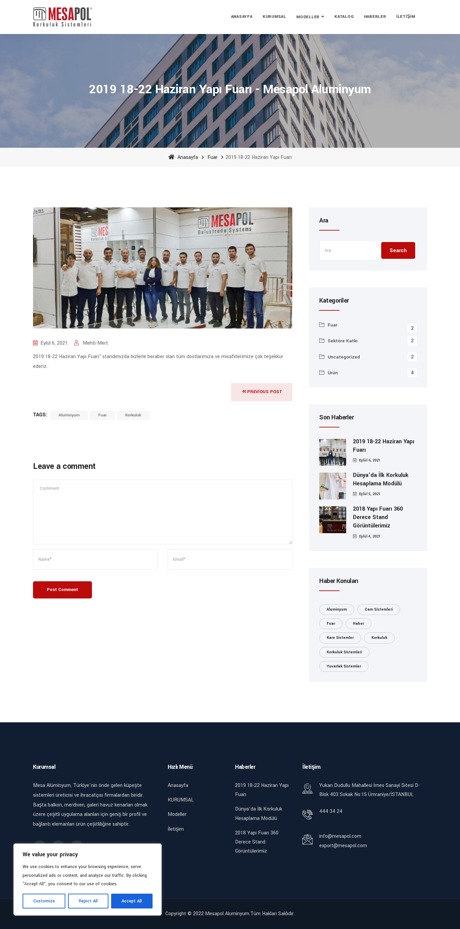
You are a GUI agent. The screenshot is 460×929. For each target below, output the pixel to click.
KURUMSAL (274, 17)
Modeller (308, 17)
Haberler (375, 17)
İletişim (405, 17)
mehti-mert (94, 343)
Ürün (333, 373)
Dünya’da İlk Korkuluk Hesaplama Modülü (380, 479)
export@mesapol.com (343, 845)
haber (358, 623)
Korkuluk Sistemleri (344, 652)
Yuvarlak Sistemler (344, 666)
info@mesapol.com (340, 836)
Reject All (88, 901)
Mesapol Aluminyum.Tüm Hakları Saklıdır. (250, 913)
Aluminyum (69, 415)
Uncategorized (344, 357)
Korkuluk (133, 415)
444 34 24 (330, 811)
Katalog (344, 17)
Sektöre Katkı (343, 341)
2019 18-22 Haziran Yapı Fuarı (383, 446)
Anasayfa (242, 17)
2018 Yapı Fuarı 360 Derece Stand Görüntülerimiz (378, 517)
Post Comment (62, 590)
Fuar (212, 157)
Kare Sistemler (340, 637)
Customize (44, 901)
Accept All (132, 901)
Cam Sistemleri (379, 609)
